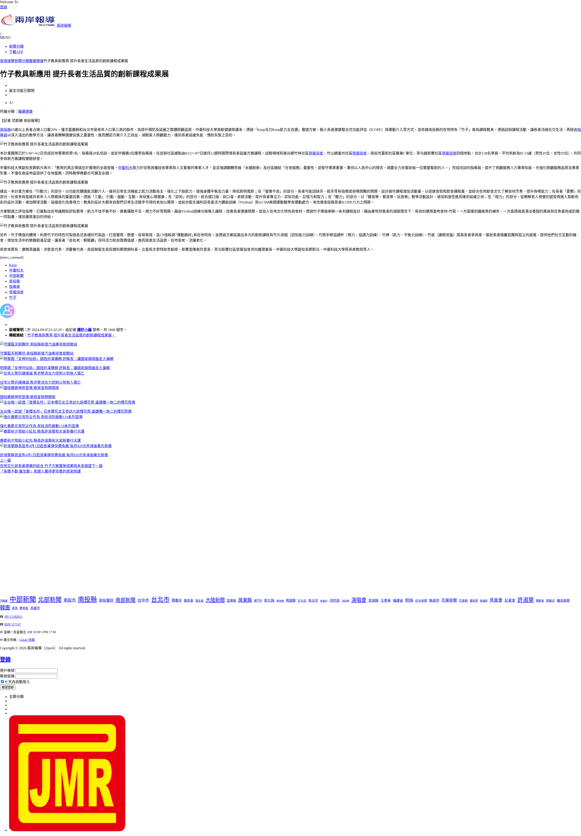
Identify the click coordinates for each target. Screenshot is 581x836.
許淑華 (525, 600)
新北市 (313, 600)
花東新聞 (449, 600)
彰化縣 (269, 600)
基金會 (199, 600)
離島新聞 (563, 600)
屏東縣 (245, 600)
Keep (13, 265)
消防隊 (345, 601)
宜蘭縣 (231, 600)
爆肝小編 (84, 330)
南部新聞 (125, 600)
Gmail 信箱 (27, 640)
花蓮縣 (463, 600)
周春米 (177, 600)
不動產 (3, 600)
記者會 (510, 600)
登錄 (3, 7)
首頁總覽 (7, 61)
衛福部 (483, 600)
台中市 (143, 600)
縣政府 (434, 600)
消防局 (335, 600)
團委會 (188, 600)
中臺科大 (125, 168)
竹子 (12, 297)
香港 (14, 608)
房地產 (280, 601)
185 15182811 (13, 616)
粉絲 (409, 600)
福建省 (398, 600)
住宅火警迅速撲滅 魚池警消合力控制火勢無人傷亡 (40, 382)
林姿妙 (323, 601)
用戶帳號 (7, 670)
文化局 (302, 600)
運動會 (540, 600)
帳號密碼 (7, 676)
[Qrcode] (67, 830)
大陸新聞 (215, 600)
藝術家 (474, 600)
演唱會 (358, 600)
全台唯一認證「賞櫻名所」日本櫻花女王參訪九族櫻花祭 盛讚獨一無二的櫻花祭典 (66, 411)
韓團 (5, 607)
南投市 (70, 600)
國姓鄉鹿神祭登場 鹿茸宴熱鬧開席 (27, 397)
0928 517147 (12, 624)
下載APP (16, 52)
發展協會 (316, 153)
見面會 (496, 600)
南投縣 (5, 130)
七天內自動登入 (17, 682)
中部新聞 (16, 276)
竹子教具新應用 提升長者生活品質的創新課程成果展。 (71, 335)
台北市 (160, 599)
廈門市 (258, 600)
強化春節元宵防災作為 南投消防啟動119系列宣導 (39, 426)
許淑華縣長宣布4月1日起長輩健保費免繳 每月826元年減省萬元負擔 (54, 455)
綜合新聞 (421, 600)
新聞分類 (16, 46)
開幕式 (550, 600)
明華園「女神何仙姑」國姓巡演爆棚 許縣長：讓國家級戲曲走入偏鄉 (55, 368)
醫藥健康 (36, 61)
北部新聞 (50, 599)
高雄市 (35, 608)
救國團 (290, 600)
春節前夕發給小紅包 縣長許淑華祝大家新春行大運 (40, 440)
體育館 (24, 608)
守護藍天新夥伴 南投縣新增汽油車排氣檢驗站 (37, 353)
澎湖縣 (373, 600)
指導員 (14, 287)
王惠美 (386, 600)
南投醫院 (106, 600)
